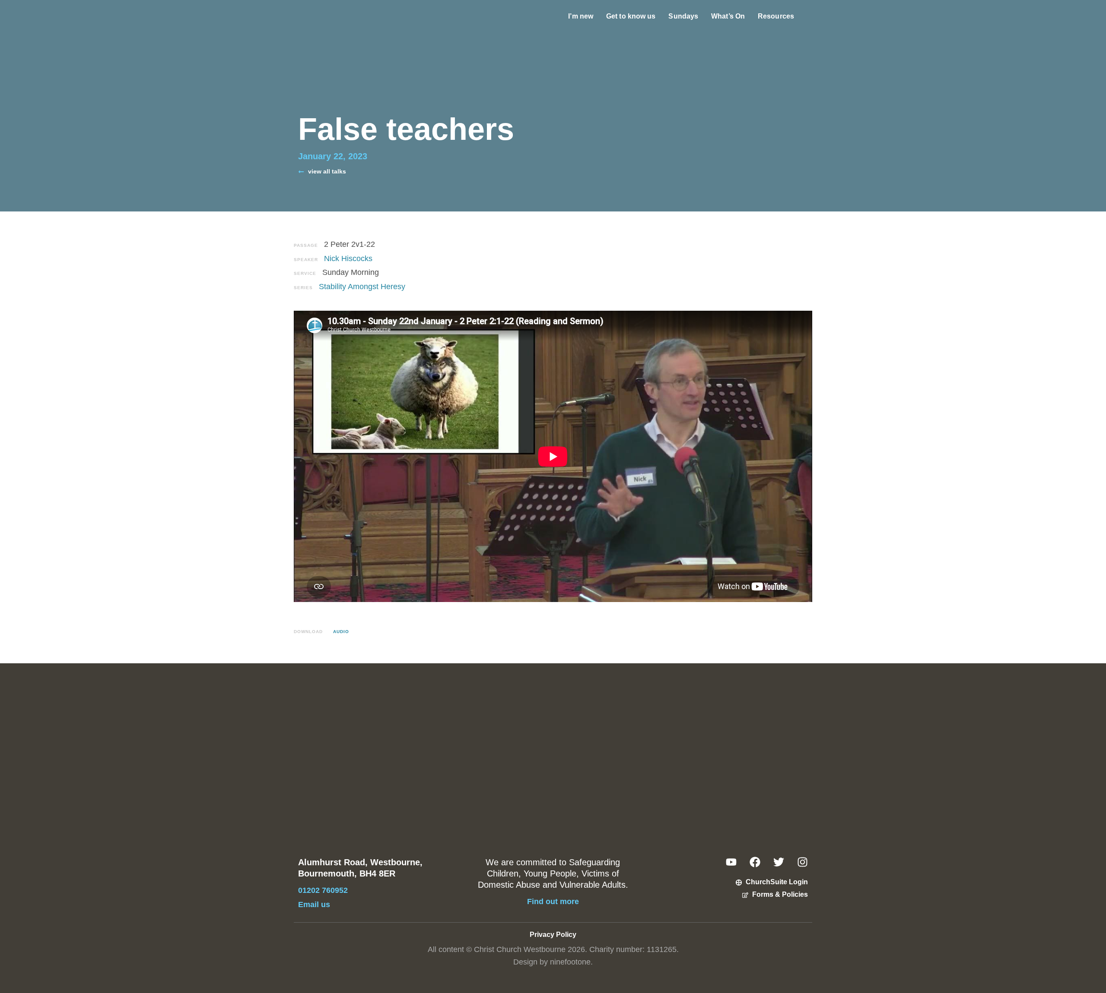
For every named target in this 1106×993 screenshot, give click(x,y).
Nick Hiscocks (348, 258)
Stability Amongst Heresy (362, 286)
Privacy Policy (553, 934)
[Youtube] (731, 862)
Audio (341, 631)
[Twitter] (778, 862)
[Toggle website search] (810, 16)
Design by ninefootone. (553, 962)
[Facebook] (755, 862)
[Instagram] (802, 862)
